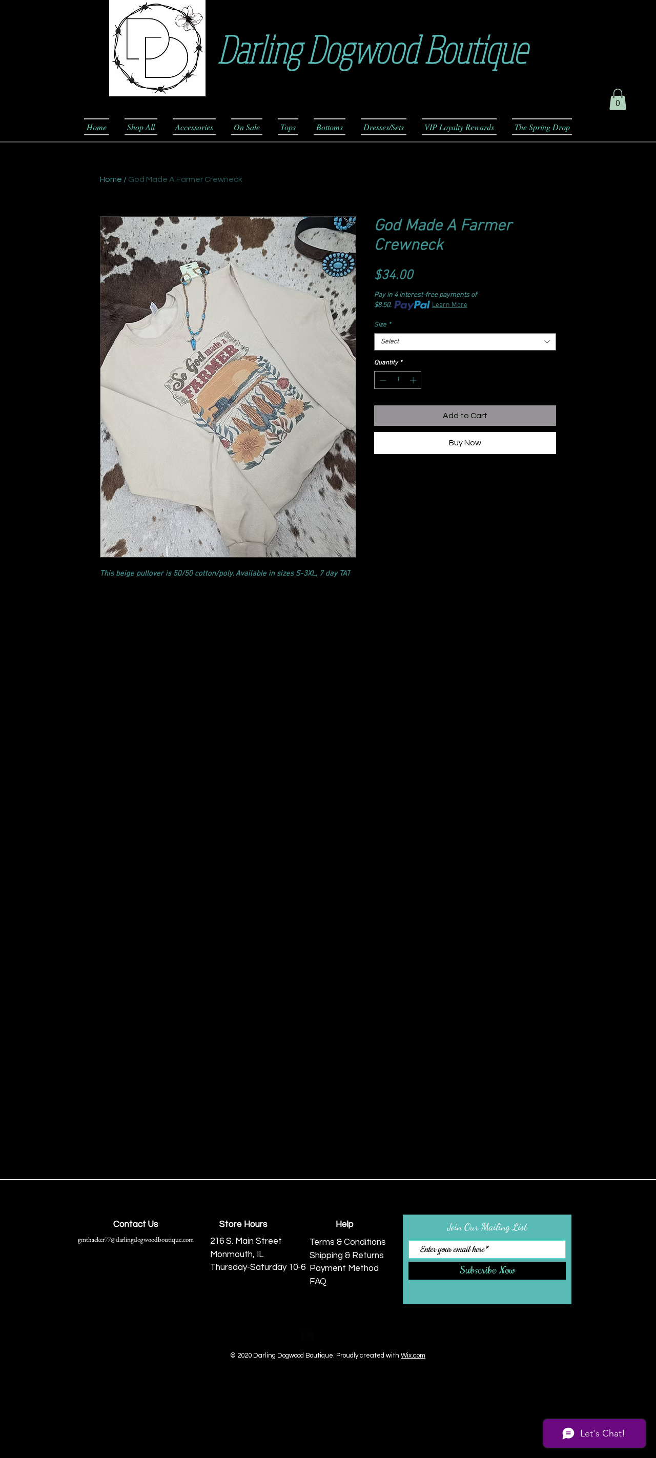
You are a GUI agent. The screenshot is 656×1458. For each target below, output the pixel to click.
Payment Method (344, 1268)
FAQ (318, 1281)
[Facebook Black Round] (307, 1335)
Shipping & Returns (347, 1255)
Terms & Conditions (348, 1242)
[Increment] (414, 380)
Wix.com (413, 1355)
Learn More (449, 305)
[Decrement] (382, 380)
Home (111, 179)
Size (382, 325)
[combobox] (465, 342)
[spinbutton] (398, 380)
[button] (618, 99)
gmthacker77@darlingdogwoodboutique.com (136, 1239)
